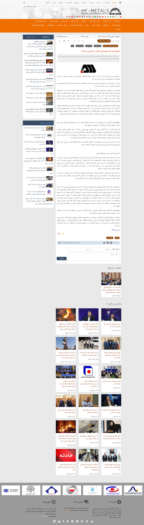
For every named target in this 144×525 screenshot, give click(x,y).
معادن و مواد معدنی (104, 41)
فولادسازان (109, 238)
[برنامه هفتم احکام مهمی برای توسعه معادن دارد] (66, 400)
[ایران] (107, 16)
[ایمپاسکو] (72, 490)
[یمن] (69, 16)
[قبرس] (118, 16)
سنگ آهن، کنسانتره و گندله (110, 46)
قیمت (114, 2)
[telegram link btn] (92, 521)
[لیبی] (95, 16)
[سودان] (90, 16)
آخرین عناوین (30, 37)
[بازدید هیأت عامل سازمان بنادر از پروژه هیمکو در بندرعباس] (88, 343)
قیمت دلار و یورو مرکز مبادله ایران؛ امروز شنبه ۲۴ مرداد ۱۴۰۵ (35, 87)
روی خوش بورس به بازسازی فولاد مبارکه (39, 112)
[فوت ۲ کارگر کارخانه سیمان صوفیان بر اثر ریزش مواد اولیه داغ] (66, 455)
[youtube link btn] (59, 522)
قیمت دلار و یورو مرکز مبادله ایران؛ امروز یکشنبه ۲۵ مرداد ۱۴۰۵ (35, 80)
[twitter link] (104, 243)
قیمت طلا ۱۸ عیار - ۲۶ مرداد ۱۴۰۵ (35, 98)
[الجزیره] (115, 16)
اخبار (99, 2)
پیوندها (76, 2)
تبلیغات (60, 2)
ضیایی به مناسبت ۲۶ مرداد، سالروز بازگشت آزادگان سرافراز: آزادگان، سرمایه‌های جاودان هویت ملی (39, 201)
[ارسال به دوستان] (79, 41)
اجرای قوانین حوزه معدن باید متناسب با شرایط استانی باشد (111, 437)
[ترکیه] (72, 16)
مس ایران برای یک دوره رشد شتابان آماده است (111, 325)
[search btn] (24, 2)
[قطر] (82, 16)
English (47, 3)
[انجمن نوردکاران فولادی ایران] (133, 490)
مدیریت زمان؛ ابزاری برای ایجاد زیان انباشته (90, 411)
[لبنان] (105, 16)
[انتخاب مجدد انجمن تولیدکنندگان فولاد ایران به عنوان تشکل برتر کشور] (66, 372)
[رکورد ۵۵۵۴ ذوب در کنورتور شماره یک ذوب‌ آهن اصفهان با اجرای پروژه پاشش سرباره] (66, 314)
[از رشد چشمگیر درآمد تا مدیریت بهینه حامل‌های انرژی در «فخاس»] (88, 372)
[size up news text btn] (69, 41)
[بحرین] (120, 16)
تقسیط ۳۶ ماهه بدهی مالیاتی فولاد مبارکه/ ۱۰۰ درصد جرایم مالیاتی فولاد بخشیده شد (66, 438)
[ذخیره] (83, 41)
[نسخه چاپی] (74, 41)
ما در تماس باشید (65, 510)
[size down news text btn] (59, 41)
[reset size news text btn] (64, 41)
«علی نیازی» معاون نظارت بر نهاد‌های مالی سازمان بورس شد (112, 467)
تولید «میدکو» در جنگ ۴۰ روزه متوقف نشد (111, 382)
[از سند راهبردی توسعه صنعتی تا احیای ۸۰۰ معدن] (111, 400)
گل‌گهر (117, 238)
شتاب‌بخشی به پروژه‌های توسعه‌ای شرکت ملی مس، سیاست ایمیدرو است (90, 326)
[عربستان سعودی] (77, 16)
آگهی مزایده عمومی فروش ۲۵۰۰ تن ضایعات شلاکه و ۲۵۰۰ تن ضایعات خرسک (39, 72)
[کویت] (100, 16)
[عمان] (87, 16)
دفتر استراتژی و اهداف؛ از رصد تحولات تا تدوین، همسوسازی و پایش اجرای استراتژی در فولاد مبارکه (40, 46)
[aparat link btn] (87, 521)
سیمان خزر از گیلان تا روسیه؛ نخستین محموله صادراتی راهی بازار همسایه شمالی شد (66, 355)
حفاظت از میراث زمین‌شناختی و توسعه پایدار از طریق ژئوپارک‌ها (89, 467)
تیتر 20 (114, 230)
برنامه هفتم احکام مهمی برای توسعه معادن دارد (66, 411)
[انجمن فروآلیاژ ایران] (113, 490)
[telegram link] (111, 243)
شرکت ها (107, 2)
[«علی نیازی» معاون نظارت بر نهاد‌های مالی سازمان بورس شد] (111, 455)
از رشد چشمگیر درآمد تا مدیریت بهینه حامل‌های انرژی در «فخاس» (89, 384)
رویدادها (83, 2)
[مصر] (113, 16)
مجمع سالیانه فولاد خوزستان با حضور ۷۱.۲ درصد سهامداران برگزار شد (34, 54)
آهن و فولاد (97, 46)
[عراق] (97, 16)
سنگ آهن (88, 46)
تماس (54, 2)
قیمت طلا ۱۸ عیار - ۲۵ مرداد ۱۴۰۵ (35, 93)
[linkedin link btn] (54, 521)
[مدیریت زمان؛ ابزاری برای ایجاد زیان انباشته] (88, 400)
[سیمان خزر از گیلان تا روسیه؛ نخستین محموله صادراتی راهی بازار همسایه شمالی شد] (66, 343)
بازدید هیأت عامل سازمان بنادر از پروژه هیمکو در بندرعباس (89, 353)
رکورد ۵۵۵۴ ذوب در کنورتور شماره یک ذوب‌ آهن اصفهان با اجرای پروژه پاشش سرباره (66, 326)
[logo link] (101, 12)
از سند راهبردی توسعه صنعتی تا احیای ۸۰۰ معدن (111, 411)
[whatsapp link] (108, 243)
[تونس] (79, 16)
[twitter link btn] (68, 521)
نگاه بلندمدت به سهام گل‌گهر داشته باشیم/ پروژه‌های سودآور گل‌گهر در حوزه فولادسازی (111, 290)
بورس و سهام (80, 46)
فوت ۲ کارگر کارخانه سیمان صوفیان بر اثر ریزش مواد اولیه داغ (66, 467)
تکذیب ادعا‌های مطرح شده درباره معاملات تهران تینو (35, 135)
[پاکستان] (110, 16)
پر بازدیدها (46, 37)
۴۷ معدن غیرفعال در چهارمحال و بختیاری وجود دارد (89, 437)
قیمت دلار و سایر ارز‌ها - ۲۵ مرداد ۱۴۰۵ (35, 103)
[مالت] (92, 16)
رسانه (92, 2)
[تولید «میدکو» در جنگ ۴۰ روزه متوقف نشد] (111, 372)
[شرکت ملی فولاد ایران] (11, 490)
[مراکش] (102, 16)
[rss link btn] (82, 521)
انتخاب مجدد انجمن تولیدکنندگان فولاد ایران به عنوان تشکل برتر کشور (67, 384)
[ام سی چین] (31, 490)
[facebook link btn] (63, 521)
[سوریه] (74, 16)
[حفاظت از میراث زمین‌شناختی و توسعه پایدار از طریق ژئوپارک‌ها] (88, 455)
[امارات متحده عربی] (67, 16)
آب (72, 46)
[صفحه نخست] (120, 2)
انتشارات (69, 2)
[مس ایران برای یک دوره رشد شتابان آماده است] (111, 314)
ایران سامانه (44, 516)
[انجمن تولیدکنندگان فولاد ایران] (92, 490)
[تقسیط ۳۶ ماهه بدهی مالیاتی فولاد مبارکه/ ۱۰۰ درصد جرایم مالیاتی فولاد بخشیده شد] (66, 426)
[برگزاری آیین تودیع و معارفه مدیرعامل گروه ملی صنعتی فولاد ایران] (111, 343)
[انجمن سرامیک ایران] (51, 490)
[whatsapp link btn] (77, 521)
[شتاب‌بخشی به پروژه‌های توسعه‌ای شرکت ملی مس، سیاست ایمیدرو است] (88, 314)
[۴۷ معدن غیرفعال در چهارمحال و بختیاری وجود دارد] (88, 426)
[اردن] (85, 16)
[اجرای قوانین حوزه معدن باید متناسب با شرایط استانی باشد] (111, 426)
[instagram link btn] (72, 521)
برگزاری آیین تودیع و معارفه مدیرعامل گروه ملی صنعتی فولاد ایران (112, 355)
